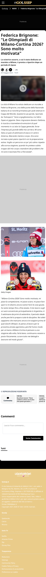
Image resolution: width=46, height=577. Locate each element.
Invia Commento (33, 438)
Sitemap (5, 560)
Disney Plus (6, 545)
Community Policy (8, 563)
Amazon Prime (7, 539)
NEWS (14, 8)
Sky (3, 542)
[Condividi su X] (10, 69)
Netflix (4, 536)
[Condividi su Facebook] (6, 69)
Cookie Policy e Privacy (10, 566)
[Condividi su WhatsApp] (2, 69)
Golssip (5, 8)
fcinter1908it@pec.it (9, 504)
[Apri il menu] (3, 2)
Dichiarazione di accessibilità (13, 569)
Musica (4, 524)
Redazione (6, 557)
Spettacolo (6, 518)
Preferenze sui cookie (10, 572)
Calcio (4, 521)
